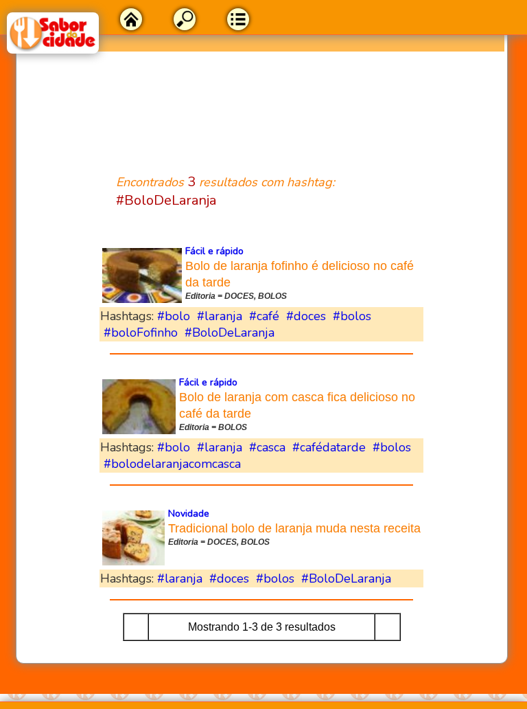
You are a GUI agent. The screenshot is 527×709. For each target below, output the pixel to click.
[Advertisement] (261, 104)
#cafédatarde (329, 447)
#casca (267, 447)
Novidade (188, 513)
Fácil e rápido (214, 251)
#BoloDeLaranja (229, 332)
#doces (306, 316)
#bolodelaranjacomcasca (172, 463)
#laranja (219, 316)
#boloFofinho (141, 332)
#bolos (352, 316)
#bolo (173, 316)
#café (264, 316)
